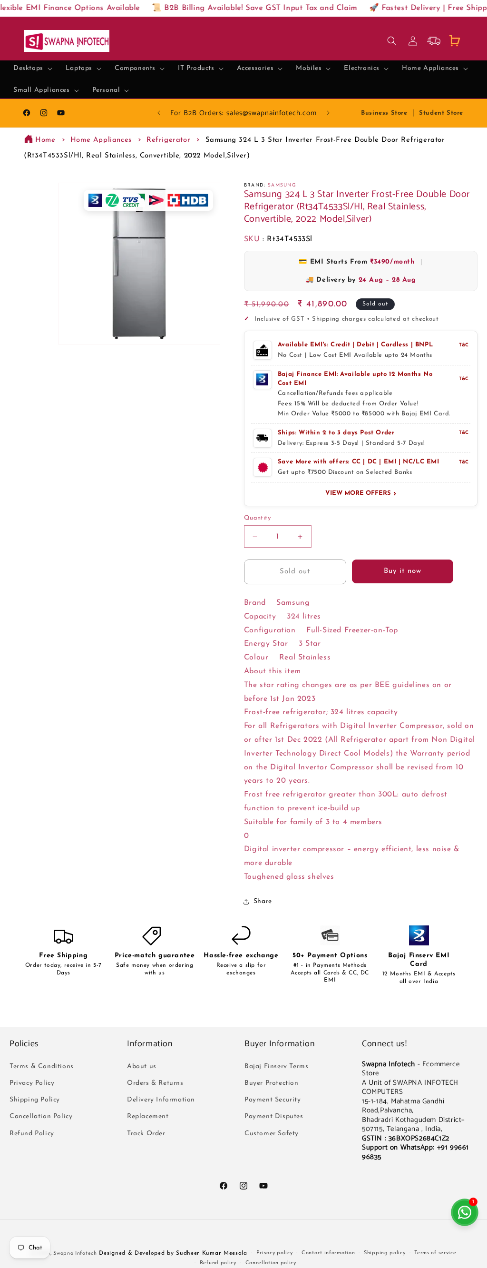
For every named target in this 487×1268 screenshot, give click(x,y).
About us (141, 1066)
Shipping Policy (35, 1099)
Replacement (148, 1116)
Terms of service (435, 1253)
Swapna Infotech (75, 1253)
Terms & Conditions (42, 1066)
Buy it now (402, 571)
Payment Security (272, 1099)
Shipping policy (385, 1253)
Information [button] (150, 1044)
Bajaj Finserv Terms (276, 1066)
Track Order (146, 1133)
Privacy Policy (32, 1083)
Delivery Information (161, 1099)
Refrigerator (168, 140)
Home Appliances (101, 140)
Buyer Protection (271, 1083)
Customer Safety (271, 1133)
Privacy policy (274, 1253)
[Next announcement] (328, 113)
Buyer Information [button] (279, 1044)
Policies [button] (24, 1044)
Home (45, 140)
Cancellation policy (270, 1263)
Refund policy (218, 1263)
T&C (463, 345)
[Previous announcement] (158, 113)
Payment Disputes (273, 1116)
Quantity (257, 518)
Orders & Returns (155, 1083)
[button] (33, 68)
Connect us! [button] (384, 1044)
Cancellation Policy (41, 1116)
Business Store (384, 113)
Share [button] (262, 901)
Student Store (441, 113)
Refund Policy (32, 1133)
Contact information (328, 1253)
